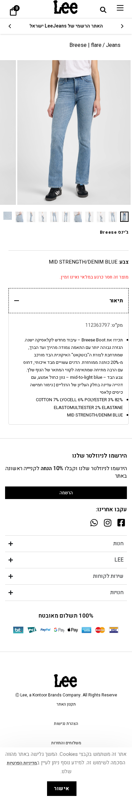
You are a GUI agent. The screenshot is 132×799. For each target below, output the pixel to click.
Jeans (113, 45)
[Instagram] (107, 523)
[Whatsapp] (94, 523)
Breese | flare (85, 45)
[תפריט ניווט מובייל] (120, 8)
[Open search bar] (103, 10)
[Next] (10, 26)
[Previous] (121, 26)
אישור (62, 788)
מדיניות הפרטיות (22, 763)
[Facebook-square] (121, 523)
